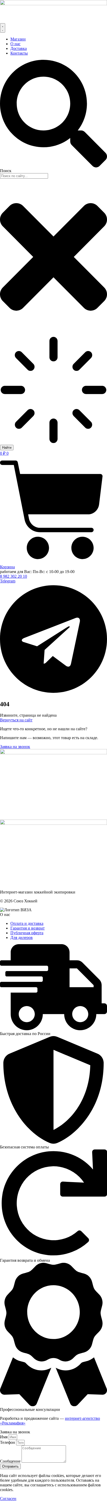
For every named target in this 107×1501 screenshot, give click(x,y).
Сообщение (11, 1461)
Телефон (8, 1442)
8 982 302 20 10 (13, 576)
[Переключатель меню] (2, 28)
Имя (4, 1437)
